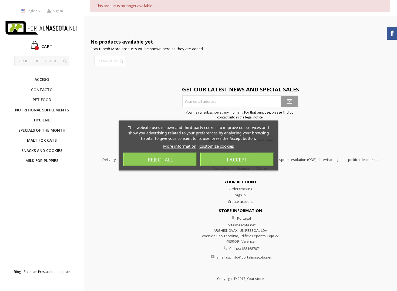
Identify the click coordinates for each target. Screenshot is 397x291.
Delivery (109, 159)
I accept (237, 159)
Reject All (160, 159)
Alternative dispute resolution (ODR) (287, 159)
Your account (240, 181)
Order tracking (240, 188)
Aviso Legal (332, 159)
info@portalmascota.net (251, 257)
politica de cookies (363, 159)
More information (179, 146)
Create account (240, 201)
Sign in (240, 195)
